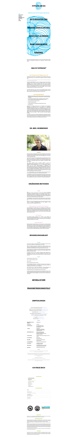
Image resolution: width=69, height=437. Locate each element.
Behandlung (20, 18)
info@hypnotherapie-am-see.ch (32, 380)
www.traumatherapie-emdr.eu (38, 315)
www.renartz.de (44, 307)
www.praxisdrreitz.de (41, 317)
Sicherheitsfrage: (29, 394)
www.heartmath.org (41, 318)
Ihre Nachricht (28, 397)
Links (19, 19)
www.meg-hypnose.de (44, 313)
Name (28, 389)
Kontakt (20, 20)
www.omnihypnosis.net (45, 310)
